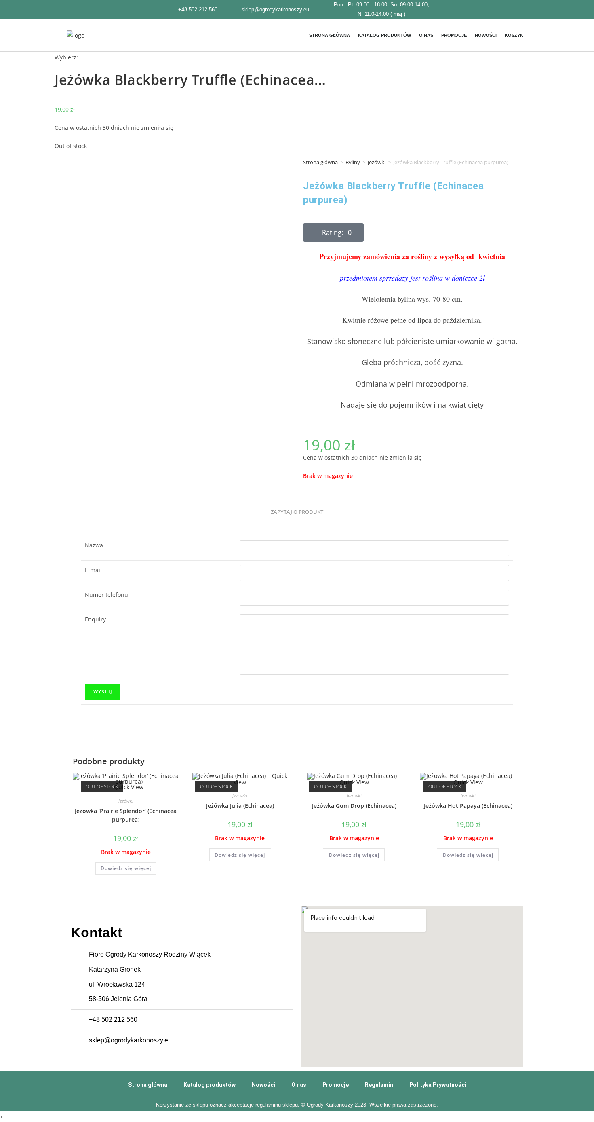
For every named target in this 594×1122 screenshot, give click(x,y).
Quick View (127, 787)
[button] (333, 232)
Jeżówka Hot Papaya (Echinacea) (468, 805)
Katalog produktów (384, 35)
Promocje (454, 35)
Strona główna (329, 35)
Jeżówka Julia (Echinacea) (240, 805)
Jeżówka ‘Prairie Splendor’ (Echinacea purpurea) (126, 815)
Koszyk (514, 35)
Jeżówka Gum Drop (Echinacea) (354, 805)
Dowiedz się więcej (126, 868)
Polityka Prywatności (437, 1085)
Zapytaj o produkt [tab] (297, 512)
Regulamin (379, 1085)
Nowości (486, 35)
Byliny (352, 162)
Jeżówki (376, 162)
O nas (426, 35)
